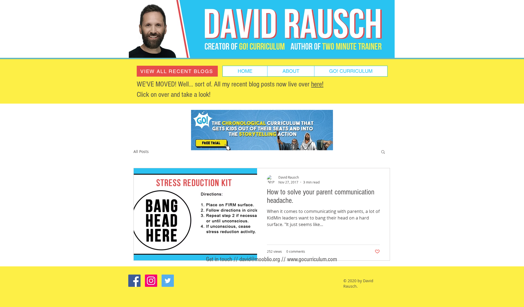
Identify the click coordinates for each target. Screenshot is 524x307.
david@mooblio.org (259, 259)
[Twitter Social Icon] (168, 281)
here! (317, 84)
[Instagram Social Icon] (151, 281)
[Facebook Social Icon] (134, 281)
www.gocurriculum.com (312, 259)
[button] (383, 152)
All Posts (141, 151)
